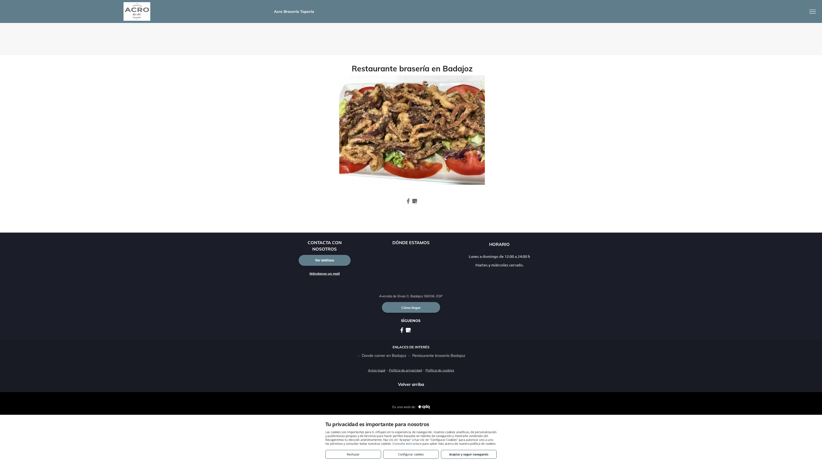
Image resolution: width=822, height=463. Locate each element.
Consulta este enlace (406, 444)
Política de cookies (440, 370)
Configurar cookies (411, 454)
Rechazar (353, 454)
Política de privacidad (405, 370)
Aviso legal (376, 370)
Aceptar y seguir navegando (468, 454)
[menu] (812, 11)
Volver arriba (411, 384)
